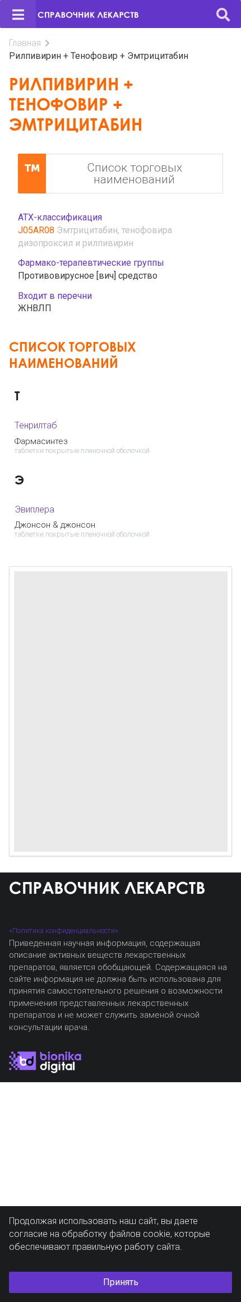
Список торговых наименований (134, 173)
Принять (120, 1282)
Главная (25, 43)
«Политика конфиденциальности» (63, 930)
